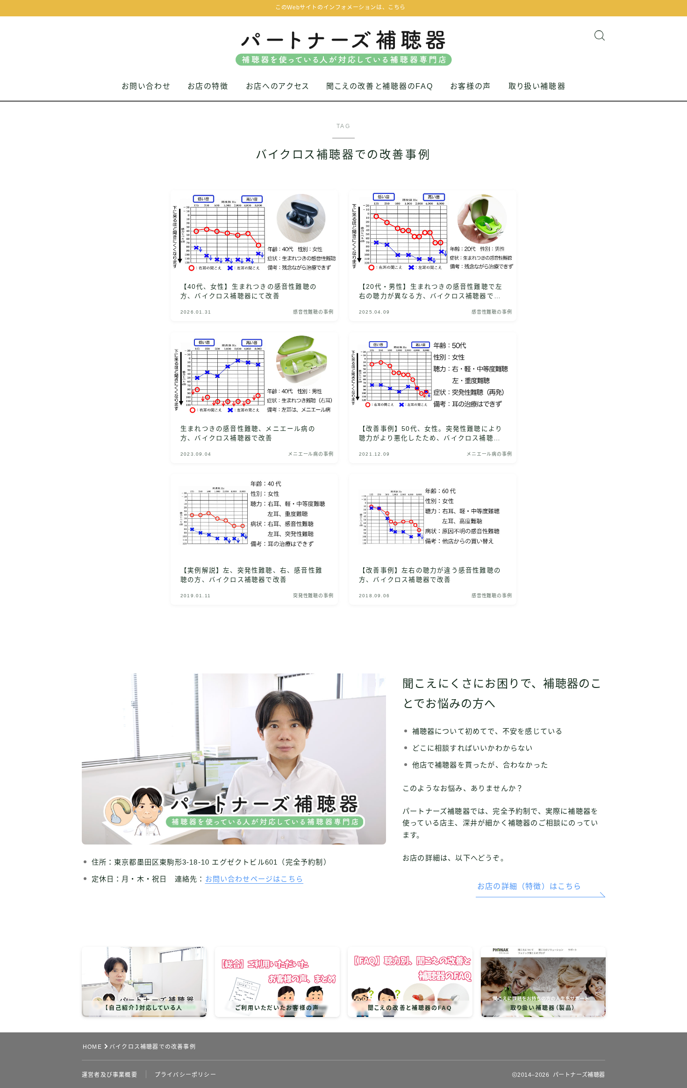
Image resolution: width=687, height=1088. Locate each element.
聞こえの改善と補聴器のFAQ (379, 86)
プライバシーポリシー (185, 1075)
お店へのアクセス (277, 86)
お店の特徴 (208, 86)
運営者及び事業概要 (109, 1075)
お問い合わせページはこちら (254, 879)
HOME (92, 1047)
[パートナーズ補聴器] (343, 41)
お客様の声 (471, 86)
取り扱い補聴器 (537, 86)
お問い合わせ (146, 86)
